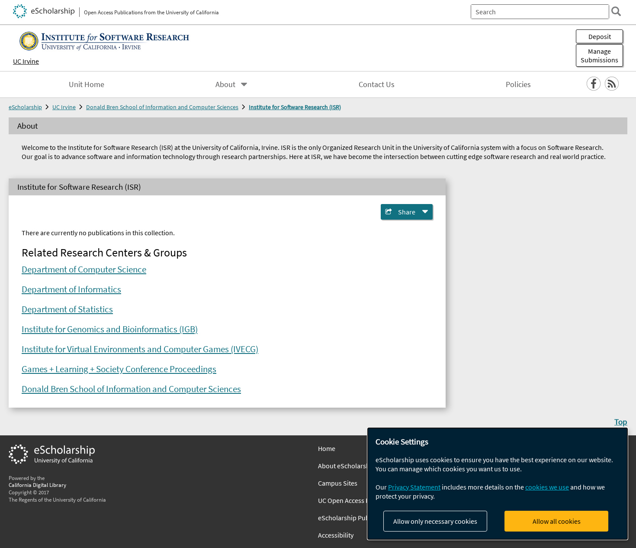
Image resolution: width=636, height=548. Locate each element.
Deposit (599, 36)
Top (620, 421)
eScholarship (25, 107)
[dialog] (497, 483)
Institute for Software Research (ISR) (295, 107)
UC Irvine (26, 61)
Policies (518, 84)
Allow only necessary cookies (435, 521)
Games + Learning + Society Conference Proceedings (119, 369)
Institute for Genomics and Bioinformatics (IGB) (110, 329)
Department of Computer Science (84, 269)
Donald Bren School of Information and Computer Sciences (162, 107)
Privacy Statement (414, 487)
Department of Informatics (71, 289)
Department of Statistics (67, 309)
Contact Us (377, 84)
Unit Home (86, 84)
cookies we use (547, 487)
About (225, 84)
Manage (599, 55)
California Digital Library (37, 484)
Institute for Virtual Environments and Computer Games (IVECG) (140, 349)
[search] (616, 11)
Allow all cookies (557, 521)
